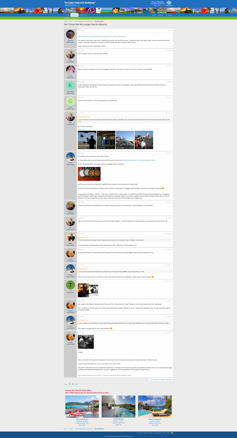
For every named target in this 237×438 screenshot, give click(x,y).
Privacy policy (157, 433)
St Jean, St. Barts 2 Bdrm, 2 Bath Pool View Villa (118, 422)
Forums (74, 15)
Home (67, 15)
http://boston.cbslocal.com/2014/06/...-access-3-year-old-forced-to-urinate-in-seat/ (104, 375)
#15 (169, 316)
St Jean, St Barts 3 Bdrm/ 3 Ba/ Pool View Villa (155, 422)
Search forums (75, 18)
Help (164, 433)
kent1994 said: (83, 117)
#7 (169, 153)
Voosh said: (82, 269)
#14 (169, 301)
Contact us (139, 433)
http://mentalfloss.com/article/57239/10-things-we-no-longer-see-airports (101, 36)
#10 (169, 233)
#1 (171, 30)
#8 (169, 202)
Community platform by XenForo (118, 436)
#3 (169, 66)
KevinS (67, 27)
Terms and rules (148, 433)
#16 (169, 332)
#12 (169, 265)
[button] (88, 15)
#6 (169, 113)
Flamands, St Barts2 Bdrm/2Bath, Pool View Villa (82, 422)
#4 (169, 82)
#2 (169, 50)
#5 (169, 97)
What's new (83, 15)
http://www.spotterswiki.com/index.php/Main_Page (138, 160)
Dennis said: (82, 237)
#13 (169, 281)
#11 (169, 249)
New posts (67, 18)
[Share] (169, 31)
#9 (169, 218)
